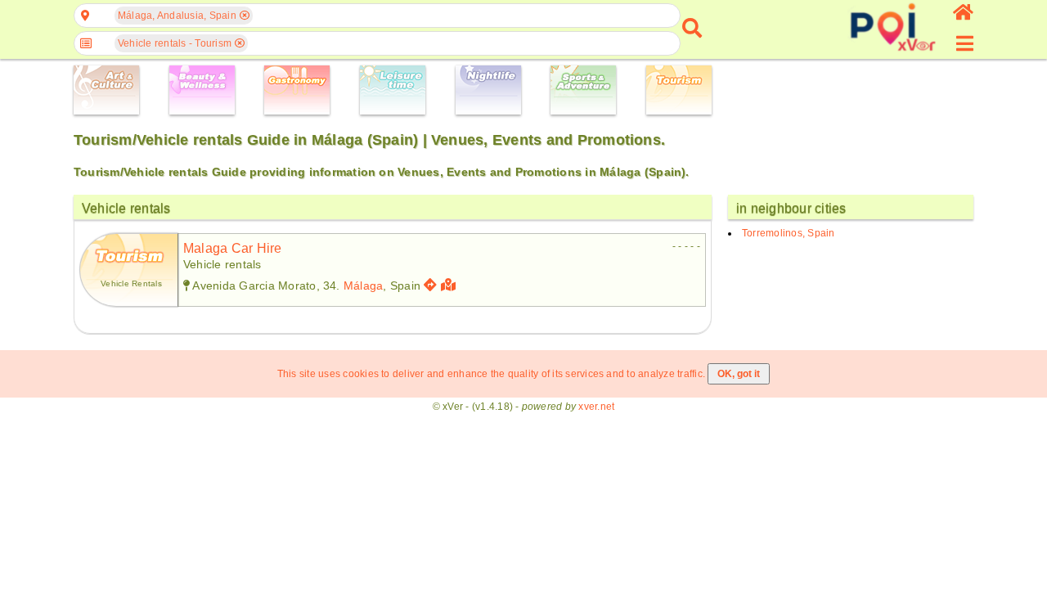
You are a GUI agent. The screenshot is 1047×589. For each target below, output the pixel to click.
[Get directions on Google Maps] (430, 285)
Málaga (363, 285)
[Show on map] (450, 285)
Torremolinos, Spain (788, 233)
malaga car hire (232, 248)
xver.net (596, 406)
